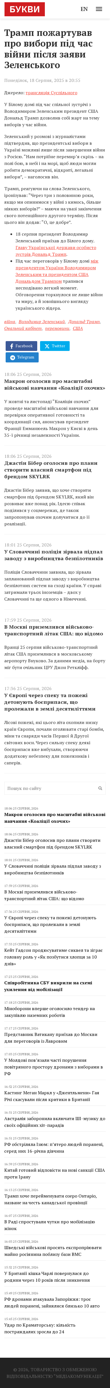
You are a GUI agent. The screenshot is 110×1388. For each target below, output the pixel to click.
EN (84, 9)
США (78, 328)
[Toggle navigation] (99, 9)
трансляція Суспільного (51, 92)
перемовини (57, 328)
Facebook (24, 345)
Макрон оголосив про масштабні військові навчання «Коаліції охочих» (54, 384)
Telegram (25, 357)
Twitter (58, 345)
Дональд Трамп (84, 321)
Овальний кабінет (23, 328)
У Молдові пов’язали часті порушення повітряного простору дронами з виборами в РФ (53, 1067)
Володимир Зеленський (42, 321)
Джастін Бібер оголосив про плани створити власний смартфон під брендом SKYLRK (51, 469)
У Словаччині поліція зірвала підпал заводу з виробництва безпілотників (53, 555)
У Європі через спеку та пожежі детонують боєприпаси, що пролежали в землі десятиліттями (50, 702)
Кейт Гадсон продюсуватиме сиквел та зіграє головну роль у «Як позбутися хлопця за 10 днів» (53, 957)
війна (9, 321)
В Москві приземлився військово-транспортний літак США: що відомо (53, 630)
